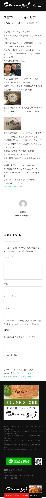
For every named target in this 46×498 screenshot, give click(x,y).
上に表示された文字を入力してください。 (21, 337)
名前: (6, 284)
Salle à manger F (13, 23)
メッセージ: (8, 257)
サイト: (7, 308)
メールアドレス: (10, 296)
